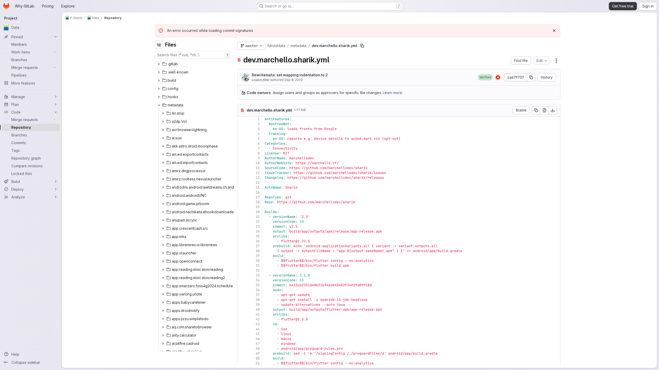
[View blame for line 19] (241, 207)
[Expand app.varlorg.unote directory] (163, 294)
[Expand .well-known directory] (159, 72)
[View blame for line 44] (241, 329)
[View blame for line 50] (241, 358)
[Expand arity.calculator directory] (163, 335)
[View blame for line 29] (241, 255)
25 (258, 236)
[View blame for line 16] (241, 192)
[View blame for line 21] (241, 216)
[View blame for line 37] (241, 294)
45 (258, 334)
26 (258, 241)
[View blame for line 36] (241, 290)
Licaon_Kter (260, 80)
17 (258, 197)
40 (258, 309)
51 (258, 363)
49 (258, 353)
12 (258, 173)
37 (258, 295)
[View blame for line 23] (241, 226)
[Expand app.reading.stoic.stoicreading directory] (163, 269)
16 (258, 192)
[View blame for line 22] (241, 221)
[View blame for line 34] (241, 280)
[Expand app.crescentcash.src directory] (163, 228)
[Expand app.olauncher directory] (163, 253)
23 (258, 226)
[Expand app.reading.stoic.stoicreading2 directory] (163, 278)
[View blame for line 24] (241, 231)
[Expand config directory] (159, 89)
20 (258, 212)
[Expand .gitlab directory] (159, 64)
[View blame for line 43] (241, 324)
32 (258, 270)
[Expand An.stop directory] (163, 113)
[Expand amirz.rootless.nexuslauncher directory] (163, 179)
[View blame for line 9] (241, 158)
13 (258, 177)
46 (258, 339)
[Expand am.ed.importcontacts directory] (163, 163)
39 (258, 304)
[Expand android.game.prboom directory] (163, 204)
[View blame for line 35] (241, 285)
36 (258, 290)
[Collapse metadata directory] (159, 105)
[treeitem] (194, 64)
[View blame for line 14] (241, 182)
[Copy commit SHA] (531, 77)
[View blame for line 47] (241, 343)
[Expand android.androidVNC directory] (163, 195)
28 (258, 251)
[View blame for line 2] (241, 124)
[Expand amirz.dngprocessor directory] (163, 171)
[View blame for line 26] (241, 241)
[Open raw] (544, 110)
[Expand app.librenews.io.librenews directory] (163, 245)
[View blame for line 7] (241, 148)
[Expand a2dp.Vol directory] (163, 121)
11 (258, 168)
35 (258, 285)
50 (258, 358)
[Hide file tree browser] (159, 45)
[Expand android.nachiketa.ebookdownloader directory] (163, 212)
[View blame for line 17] (241, 197)
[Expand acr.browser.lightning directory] (163, 130)
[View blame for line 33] (241, 275)
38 (258, 300)
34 (258, 280)
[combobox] (193, 55)
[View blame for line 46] (241, 338)
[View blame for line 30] (241, 260)
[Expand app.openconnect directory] (163, 261)
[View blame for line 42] (241, 319)
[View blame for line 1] (241, 119)
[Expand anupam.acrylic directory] (163, 220)
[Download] (553, 110)
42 (258, 319)
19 (258, 207)
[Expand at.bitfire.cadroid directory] (163, 343)
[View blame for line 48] (241, 348)
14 (258, 182)
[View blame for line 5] (241, 138)
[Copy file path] (362, 46)
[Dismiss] (554, 30)
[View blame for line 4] (241, 133)
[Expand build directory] (159, 80)
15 (258, 187)
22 (258, 221)
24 (258, 231)
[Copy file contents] (536, 110)
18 (258, 202)
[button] (485, 77)
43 (258, 324)
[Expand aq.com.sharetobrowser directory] (163, 327)
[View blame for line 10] (241, 163)
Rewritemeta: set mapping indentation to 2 (290, 75)
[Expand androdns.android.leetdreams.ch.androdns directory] (163, 187)
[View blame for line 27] (241, 246)
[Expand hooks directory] (159, 97)
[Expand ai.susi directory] (163, 138)
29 (258, 256)
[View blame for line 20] (241, 211)
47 (258, 343)
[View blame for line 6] (241, 143)
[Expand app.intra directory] (163, 237)
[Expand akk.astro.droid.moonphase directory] (163, 146)
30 (258, 260)
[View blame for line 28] (241, 250)
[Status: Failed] (498, 77)
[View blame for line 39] (241, 304)
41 (258, 314)
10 (258, 163)
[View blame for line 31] (241, 265)
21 (258, 217)
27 (258, 246)
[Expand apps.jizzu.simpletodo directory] (163, 319)
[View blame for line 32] (241, 270)
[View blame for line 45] (241, 333)
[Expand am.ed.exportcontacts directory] (163, 154)
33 (258, 275)
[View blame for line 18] (241, 202)
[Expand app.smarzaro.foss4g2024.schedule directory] (163, 286)
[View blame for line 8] (241, 153)
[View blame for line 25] (241, 236)
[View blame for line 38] (241, 299)
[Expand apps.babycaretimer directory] (163, 302)
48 (258, 348)
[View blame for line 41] (241, 314)
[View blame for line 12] (241, 172)
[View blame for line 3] (241, 128)
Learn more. (393, 92)
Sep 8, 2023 (293, 80)
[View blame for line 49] (241, 353)
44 (258, 329)
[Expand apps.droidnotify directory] (163, 311)
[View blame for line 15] (241, 187)
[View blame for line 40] (241, 309)
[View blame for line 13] (241, 177)
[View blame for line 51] (241, 363)
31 (258, 265)
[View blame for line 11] (241, 167)
